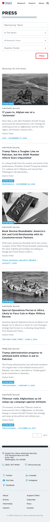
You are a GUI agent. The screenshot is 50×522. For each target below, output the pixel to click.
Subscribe (31, 500)
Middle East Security (10, 349)
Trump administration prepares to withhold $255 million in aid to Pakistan (22, 355)
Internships (7, 504)
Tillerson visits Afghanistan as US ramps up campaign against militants (24, 400)
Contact (30, 508)
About (5, 495)
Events (6, 500)
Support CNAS (33, 495)
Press (29, 504)
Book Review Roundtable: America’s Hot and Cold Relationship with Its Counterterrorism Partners (23, 234)
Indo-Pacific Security (11, 108)
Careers (6, 508)
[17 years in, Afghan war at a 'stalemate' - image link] (25, 89)
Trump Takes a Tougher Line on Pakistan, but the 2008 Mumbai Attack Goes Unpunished (20, 154)
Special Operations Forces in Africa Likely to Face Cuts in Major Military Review (23, 313)
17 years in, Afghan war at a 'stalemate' (18, 114)
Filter (41, 56)
